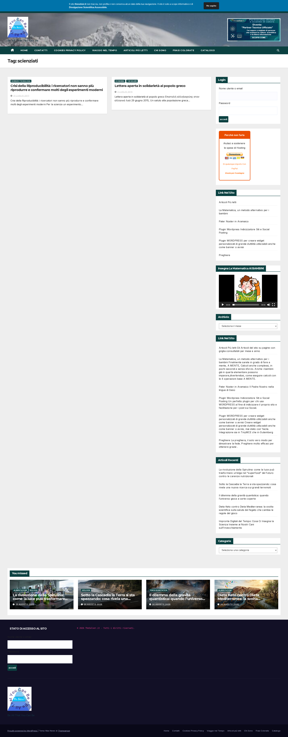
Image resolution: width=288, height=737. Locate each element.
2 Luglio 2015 (125, 92)
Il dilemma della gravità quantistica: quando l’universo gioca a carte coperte (175, 599)
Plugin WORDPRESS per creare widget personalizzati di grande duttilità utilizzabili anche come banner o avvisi (247, 244)
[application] (248, 291)
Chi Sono (160, 50)
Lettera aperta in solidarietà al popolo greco (150, 86)
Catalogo (208, 50)
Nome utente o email (231, 88)
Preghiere (224, 255)
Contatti (40, 50)
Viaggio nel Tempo (104, 50)
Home (24, 50)
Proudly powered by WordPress (23, 731)
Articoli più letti (135, 50)
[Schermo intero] (273, 304)
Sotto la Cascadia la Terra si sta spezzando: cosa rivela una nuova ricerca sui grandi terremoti (108, 600)
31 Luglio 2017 (21, 96)
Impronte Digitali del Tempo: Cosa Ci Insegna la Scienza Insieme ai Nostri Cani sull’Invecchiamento (246, 524)
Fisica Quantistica (158, 590)
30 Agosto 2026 (25, 604)
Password (224, 103)
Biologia (34, 590)
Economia (120, 81)
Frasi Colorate (183, 50)
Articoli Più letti (227, 202)
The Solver (132, 81)
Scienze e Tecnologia (20, 81)
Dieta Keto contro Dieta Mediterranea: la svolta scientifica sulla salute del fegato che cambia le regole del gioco (246, 510)
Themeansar (64, 731)
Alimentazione (20, 590)
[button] (278, 50)
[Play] (222, 304)
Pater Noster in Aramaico (234, 221)
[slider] (245, 304)
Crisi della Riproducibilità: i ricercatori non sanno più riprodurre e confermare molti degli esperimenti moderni (56, 88)
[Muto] (268, 304)
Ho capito (211, 5)
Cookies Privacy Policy (70, 50)
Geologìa (86, 590)
